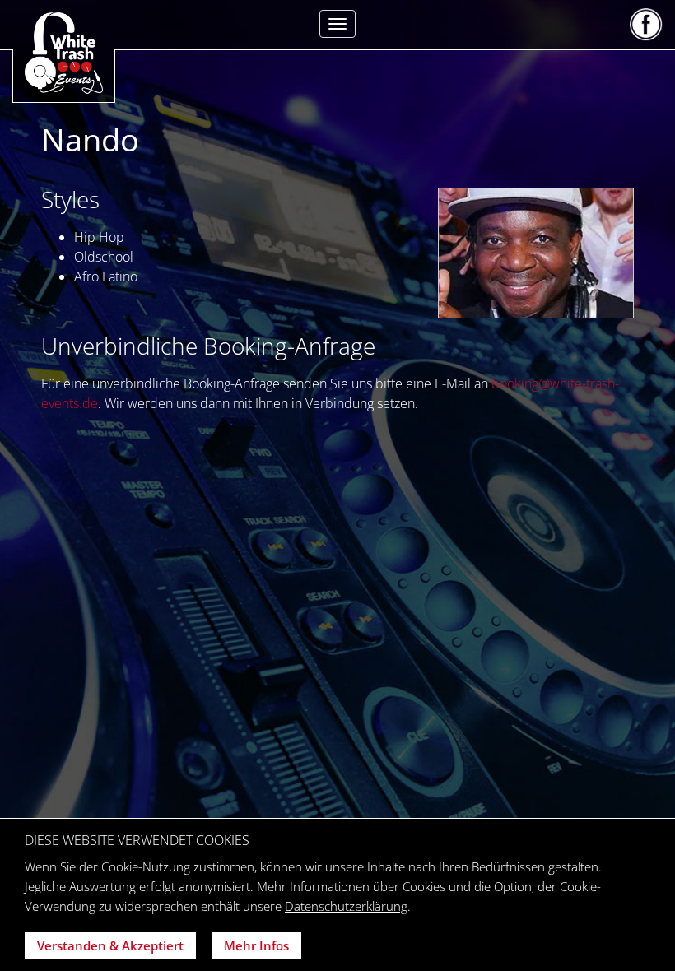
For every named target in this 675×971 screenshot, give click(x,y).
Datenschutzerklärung (346, 906)
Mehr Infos (256, 945)
